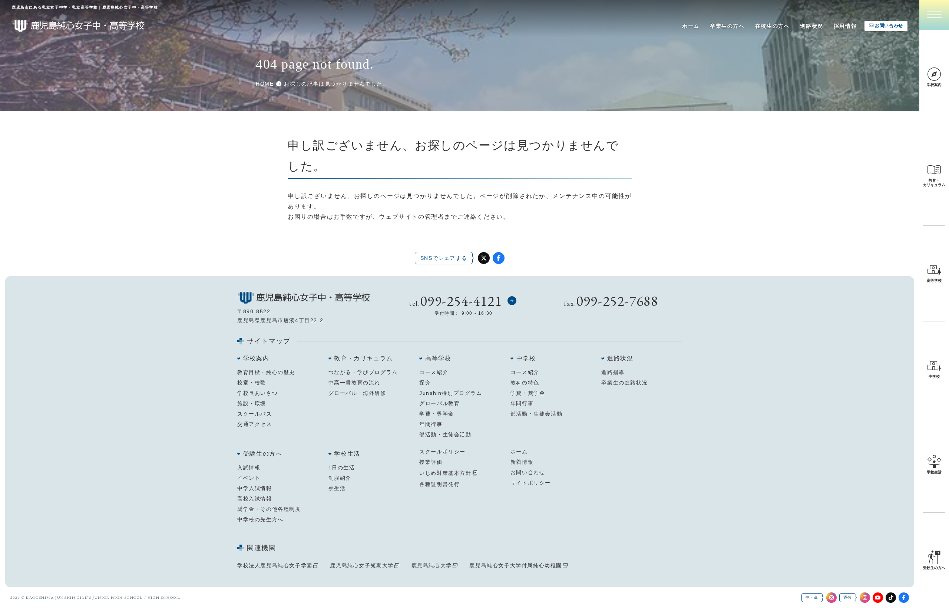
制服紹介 (339, 478)
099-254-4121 (461, 301)
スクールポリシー (442, 452)
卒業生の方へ (727, 26)
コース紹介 (433, 372)
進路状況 (811, 26)
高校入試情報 (254, 499)
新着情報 (521, 462)
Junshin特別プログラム (450, 393)
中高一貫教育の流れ (354, 383)
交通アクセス (254, 424)
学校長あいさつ (257, 393)
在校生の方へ (772, 26)
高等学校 (438, 358)
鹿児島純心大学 (431, 565)
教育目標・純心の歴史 (266, 372)
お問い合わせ (889, 25)
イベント (248, 478)
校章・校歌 (251, 383)
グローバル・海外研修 (357, 393)
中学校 (526, 358)
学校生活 (347, 453)
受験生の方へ (262, 453)
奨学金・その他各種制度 (269, 509)
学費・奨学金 (436, 414)
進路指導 (612, 372)
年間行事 (430, 424)
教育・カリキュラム (363, 358)
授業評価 (430, 462)
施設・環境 (251, 403)
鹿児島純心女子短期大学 (362, 565)
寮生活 (337, 488)
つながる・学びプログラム (363, 372)
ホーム (691, 26)
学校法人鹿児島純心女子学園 (275, 565)
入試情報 (248, 467)
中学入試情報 (254, 488)
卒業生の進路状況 (624, 383)
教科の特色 (524, 383)
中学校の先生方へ (260, 519)
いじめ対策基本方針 (445, 473)
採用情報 (845, 26)
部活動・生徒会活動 (445, 434)
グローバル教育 (439, 403)
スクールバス (254, 414)
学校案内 (256, 358)
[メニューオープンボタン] (934, 15)
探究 (425, 383)
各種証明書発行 (439, 484)
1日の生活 (341, 467)
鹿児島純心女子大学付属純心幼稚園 (515, 565)
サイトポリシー (530, 483)
